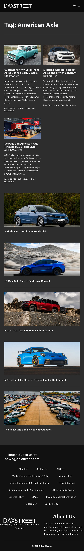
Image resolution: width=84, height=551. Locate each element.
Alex (57, 105)
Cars (34, 108)
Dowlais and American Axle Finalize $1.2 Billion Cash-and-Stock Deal (21, 147)
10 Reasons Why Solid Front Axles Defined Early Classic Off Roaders (21, 73)
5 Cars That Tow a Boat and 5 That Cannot (28, 330)
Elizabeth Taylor (24, 108)
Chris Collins (24, 179)
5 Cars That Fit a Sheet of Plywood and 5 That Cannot (35, 379)
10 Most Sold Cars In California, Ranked (27, 281)
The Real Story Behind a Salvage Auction (27, 429)
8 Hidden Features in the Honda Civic (25, 231)
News (33, 179)
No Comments (9, 111)
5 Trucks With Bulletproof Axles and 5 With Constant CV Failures (59, 73)
